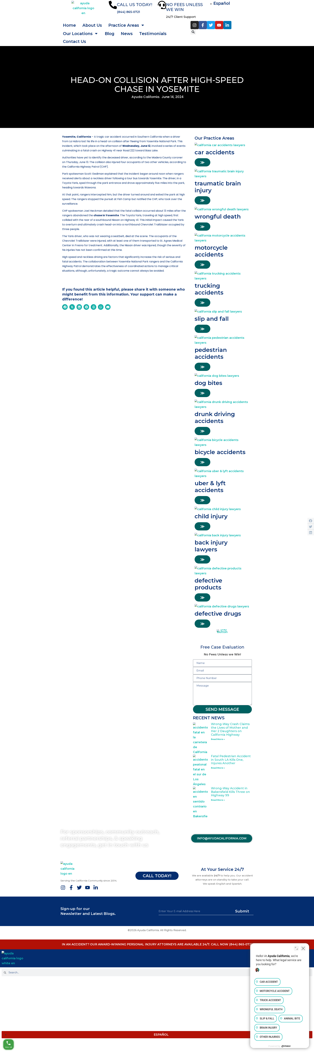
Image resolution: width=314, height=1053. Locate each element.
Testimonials (11, 1020)
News (6, 1013)
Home (69, 25)
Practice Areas (13, 994)
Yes (162, 33)
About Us (92, 25)
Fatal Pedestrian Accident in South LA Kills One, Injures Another (231, 759)
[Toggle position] (296, 948)
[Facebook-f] (203, 25)
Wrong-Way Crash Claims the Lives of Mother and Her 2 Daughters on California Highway (230, 729)
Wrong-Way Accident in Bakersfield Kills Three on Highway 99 (230, 791)
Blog (109, 33)
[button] (193, 32)
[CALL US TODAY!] (113, 5)
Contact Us (74, 41)
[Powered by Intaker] (286, 1046)
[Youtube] (219, 25)
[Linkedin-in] (227, 25)
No (151, 33)
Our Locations (78, 33)
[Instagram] (195, 25)
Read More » (218, 739)
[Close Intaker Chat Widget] (303, 948)
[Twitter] (211, 25)
